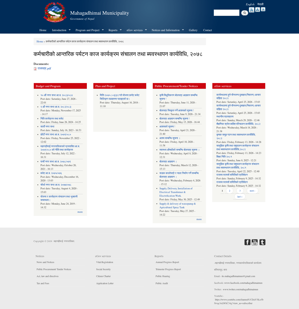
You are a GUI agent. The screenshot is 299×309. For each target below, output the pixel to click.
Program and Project (86, 30)
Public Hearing (163, 276)
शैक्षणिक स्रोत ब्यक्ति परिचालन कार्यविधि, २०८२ (238, 124)
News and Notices (45, 262)
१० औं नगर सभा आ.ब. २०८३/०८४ (56, 95)
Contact (207, 30)
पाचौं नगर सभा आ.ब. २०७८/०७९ (55, 161)
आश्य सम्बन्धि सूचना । (169, 138)
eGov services (133, 30)
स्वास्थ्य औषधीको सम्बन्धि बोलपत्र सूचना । (179, 149)
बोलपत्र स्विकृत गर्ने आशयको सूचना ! (176, 110)
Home (42, 30)
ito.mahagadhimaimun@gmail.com (238, 276)
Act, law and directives (48, 276)
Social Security (103, 269)
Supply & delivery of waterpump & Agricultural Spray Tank (177, 205)
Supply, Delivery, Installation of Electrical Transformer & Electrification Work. (175, 192)
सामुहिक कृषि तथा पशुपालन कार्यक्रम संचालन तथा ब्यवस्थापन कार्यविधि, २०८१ (237, 165)
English (250, 4)
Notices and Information (164, 30)
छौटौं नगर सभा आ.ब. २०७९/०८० (55, 134)
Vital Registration (104, 262)
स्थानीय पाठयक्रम (225, 116)
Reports (111, 30)
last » (239, 196)
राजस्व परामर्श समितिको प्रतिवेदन (232, 174)
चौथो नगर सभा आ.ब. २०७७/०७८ (55, 184)
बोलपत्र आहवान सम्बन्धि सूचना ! (174, 118)
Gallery (193, 30)
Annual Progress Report (167, 262)
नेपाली (260, 4)
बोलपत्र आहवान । (168, 161)
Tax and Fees (43, 283)
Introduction (57, 30)
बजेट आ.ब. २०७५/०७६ (51, 173)
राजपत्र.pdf (44, 68)
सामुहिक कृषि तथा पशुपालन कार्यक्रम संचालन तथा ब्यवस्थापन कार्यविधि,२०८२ (237, 147)
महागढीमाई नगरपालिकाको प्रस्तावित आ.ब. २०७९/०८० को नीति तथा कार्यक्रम (60, 148)
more (80, 212)
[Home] (55, 12)
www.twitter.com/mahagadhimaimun (240, 289)
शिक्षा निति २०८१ (224, 156)
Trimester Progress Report (168, 269)
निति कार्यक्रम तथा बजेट (51, 118)
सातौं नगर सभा (47, 126)
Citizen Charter (103, 276)
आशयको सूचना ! (167, 126)
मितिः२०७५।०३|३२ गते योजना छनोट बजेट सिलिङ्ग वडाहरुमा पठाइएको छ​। (119, 97)
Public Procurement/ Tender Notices (54, 269)
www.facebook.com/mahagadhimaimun (243, 282)
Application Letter (104, 283)
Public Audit (162, 283)
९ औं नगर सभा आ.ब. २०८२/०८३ (55, 106)
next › (252, 190)
